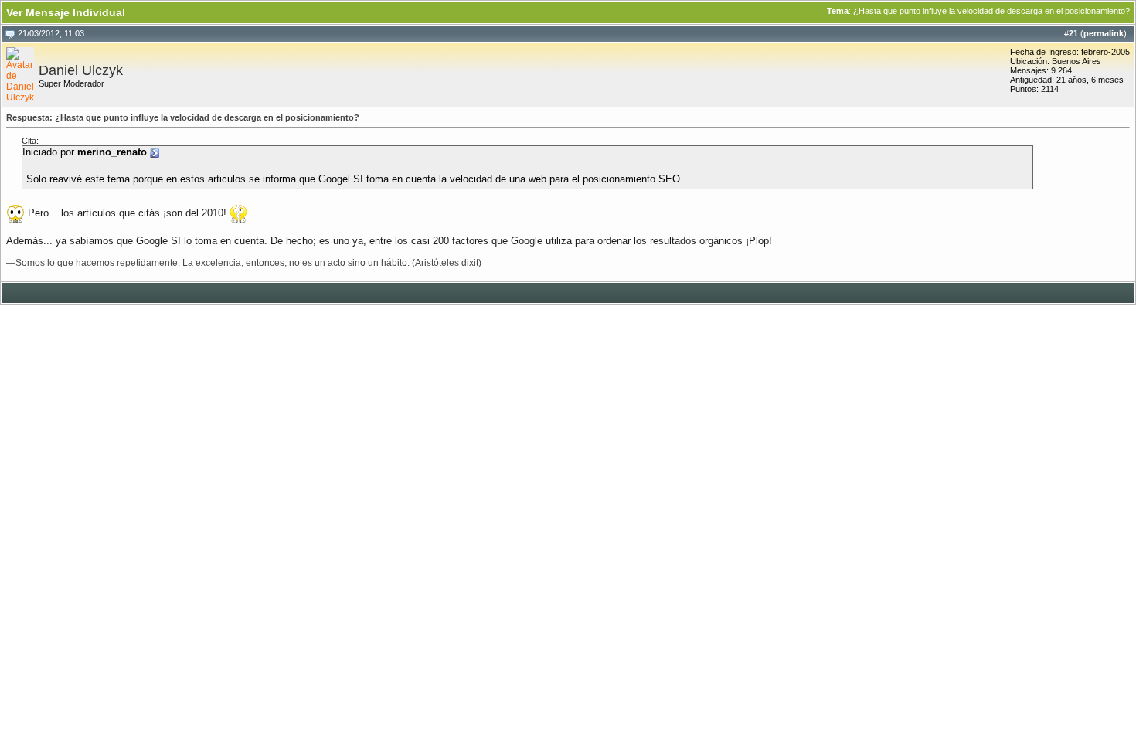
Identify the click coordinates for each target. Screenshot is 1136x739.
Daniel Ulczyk (81, 70)
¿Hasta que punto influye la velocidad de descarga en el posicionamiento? (991, 10)
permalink (1103, 33)
